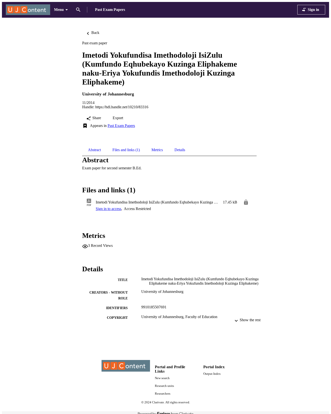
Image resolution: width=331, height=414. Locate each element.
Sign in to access (108, 209)
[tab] (94, 150)
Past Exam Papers (121, 126)
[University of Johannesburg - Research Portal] (28, 9)
